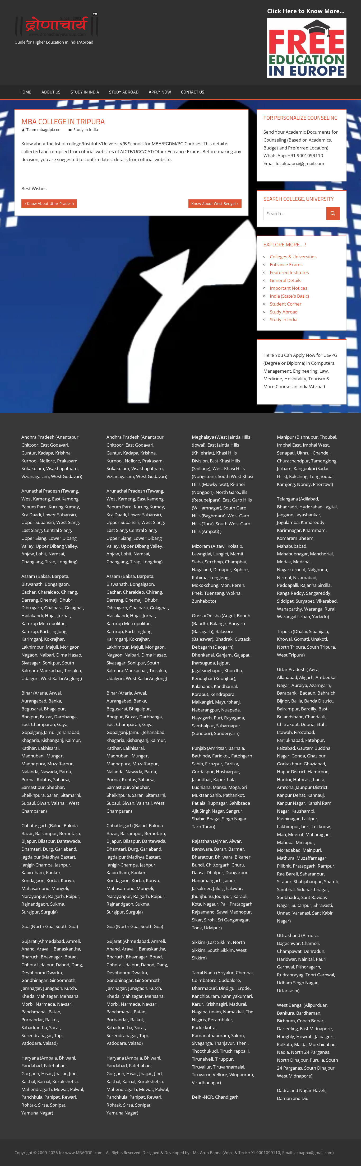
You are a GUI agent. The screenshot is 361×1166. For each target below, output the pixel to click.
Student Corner (286, 304)
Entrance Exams (286, 264)
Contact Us (192, 92)
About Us (51, 92)
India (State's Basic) (289, 296)
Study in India (85, 92)
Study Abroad (123, 92)
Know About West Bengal (213, 204)
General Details (285, 280)
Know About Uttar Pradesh (50, 204)
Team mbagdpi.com (44, 129)
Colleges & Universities (293, 257)
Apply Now (160, 92)
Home (25, 92)
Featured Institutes (289, 272)
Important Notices (288, 288)
